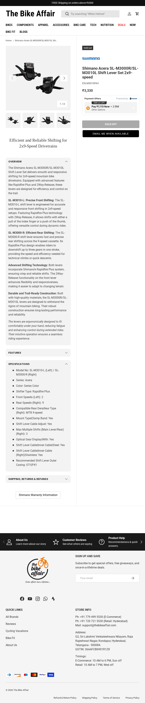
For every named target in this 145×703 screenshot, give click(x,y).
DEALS (122, 25)
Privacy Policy (132, 697)
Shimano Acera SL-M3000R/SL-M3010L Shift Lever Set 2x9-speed (36, 41)
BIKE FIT (10, 32)
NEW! (133, 25)
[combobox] (90, 13)
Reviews (11, 624)
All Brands (12, 617)
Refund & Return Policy (65, 697)
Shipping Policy (89, 697)
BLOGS (24, 32)
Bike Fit (10, 638)
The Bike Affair (20, 690)
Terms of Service (111, 697)
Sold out (111, 124)
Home (8, 41)
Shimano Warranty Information (38, 495)
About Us (11, 645)
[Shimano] (91, 58)
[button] (137, 14)
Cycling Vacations (17, 631)
